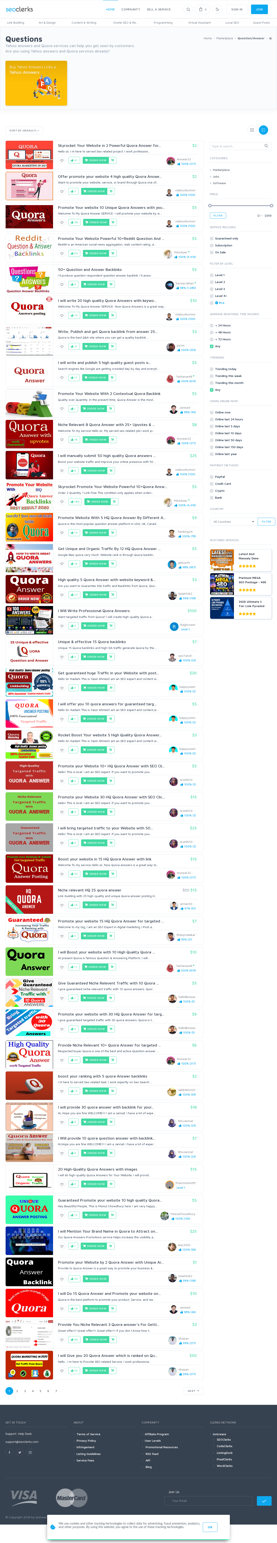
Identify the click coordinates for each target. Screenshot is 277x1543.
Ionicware (219, 1434)
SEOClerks (224, 1439)
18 (75, 439)
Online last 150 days (229, 447)
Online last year (226, 454)
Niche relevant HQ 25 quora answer (89, 890)
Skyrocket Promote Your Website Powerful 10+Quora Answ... (112, 486)
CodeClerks (224, 1446)
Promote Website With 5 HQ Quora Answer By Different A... (112, 517)
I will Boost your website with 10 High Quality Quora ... (106, 952)
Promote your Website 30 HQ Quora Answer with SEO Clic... (111, 797)
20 (75, 873)
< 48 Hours (223, 332)
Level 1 (220, 275)
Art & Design (47, 22)
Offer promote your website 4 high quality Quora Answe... (110, 176)
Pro (221, 303)
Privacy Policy (86, 1440)
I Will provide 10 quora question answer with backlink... (106, 1138)
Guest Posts (261, 22)
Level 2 (220, 282)
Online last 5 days (228, 426)
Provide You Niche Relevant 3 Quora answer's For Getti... (108, 1324)
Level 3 (220, 289)
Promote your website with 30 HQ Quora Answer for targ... (111, 1014)
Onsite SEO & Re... (125, 22)
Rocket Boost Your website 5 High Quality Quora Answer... (110, 735)
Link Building (15, 22)
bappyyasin (187, 686)
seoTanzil (185, 655)
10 (75, 315)
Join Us (173, 1492)
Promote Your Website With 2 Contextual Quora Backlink (109, 393)
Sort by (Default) (23, 130)
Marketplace (221, 170)
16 (75, 563)
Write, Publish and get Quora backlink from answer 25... (108, 331)
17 (75, 1091)
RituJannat (185, 1121)
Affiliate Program (157, 1434)
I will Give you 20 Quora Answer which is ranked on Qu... (107, 1355)
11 (75, 377)
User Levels (153, 1440)
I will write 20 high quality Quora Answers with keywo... (107, 300)
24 (75, 1059)
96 (75, 1339)
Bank (219, 497)
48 (75, 222)
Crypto (220, 490)
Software (219, 183)
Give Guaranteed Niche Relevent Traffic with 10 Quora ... (108, 983)
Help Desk (25, 1433)
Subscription (224, 245)
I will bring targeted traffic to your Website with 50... (105, 828)
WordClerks (225, 1466)
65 (75, 253)
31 (75, 346)
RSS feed (151, 1454)
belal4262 (185, 593)
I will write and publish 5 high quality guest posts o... (104, 362)
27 (75, 594)
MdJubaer (180, 252)
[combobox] (241, 146)
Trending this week (229, 376)
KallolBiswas (187, 997)
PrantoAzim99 (185, 1183)
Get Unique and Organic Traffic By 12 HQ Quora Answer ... (109, 548)
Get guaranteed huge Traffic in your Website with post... (108, 673)
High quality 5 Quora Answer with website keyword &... (107, 579)
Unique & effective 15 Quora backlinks (92, 641)
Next (192, 1390)
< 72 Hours (223, 339)
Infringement (86, 1447)
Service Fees (85, 1460)
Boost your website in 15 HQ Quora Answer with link (104, 859)
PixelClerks (224, 1459)
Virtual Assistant (199, 22)
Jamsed (185, 407)
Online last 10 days (228, 433)
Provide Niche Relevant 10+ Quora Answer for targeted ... (109, 1045)
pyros (181, 345)
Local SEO (232, 22)
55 (75, 1370)
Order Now (97, 160)
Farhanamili (184, 376)
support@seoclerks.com (21, 1441)
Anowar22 (184, 159)
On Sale (221, 252)
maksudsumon (185, 190)
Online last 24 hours (229, 419)
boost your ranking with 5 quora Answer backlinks (102, 1076)
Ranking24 (185, 531)
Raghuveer (187, 624)
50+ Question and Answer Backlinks (90, 269)
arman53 (186, 904)
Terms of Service (88, 1434)
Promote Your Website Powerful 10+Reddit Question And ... (111, 238)
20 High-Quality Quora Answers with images (97, 1169)
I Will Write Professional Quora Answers (94, 610)
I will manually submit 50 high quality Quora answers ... (107, 455)
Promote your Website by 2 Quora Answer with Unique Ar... (111, 1262)
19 (75, 532)
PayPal (220, 476)
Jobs (216, 176)
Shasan (184, 1338)
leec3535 (184, 1245)
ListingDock (225, 1453)
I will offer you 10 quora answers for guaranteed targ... (107, 704)
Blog (148, 1467)
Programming (163, 22)
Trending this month (229, 383)
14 (75, 904)
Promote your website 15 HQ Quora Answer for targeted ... (111, 921)
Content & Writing (84, 22)
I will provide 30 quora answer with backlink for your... (106, 1107)
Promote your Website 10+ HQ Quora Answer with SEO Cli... (111, 766)
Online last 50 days (229, 440)
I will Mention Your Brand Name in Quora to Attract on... (108, 1231)
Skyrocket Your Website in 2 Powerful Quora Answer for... (109, 145)
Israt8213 (186, 779)
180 (76, 501)
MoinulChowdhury (183, 1214)
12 (75, 1215)
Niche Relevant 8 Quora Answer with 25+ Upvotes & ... (106, 424)
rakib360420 (186, 1090)
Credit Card (223, 483)
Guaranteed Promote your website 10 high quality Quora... (110, 1200)
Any (218, 346)
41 (75, 160)
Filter (218, 215)
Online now (223, 412)
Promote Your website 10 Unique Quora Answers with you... (111, 207)
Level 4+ (221, 296)
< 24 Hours (223, 325)
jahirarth (184, 562)
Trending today (226, 369)
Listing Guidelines (89, 1454)
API (147, 1460)
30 (75, 1278)
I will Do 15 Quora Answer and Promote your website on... (109, 1293)
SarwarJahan (185, 283)
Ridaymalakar (186, 935)
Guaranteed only (227, 238)
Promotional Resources (161, 1447)
